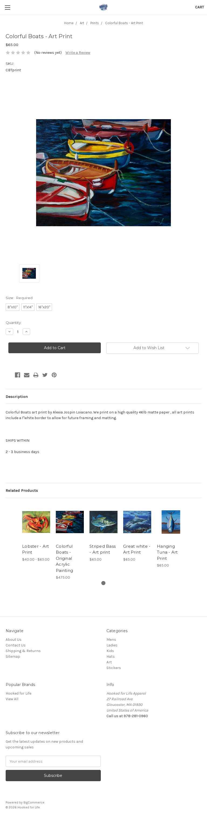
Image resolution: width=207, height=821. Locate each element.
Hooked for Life (18, 693)
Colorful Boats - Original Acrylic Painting (64, 558)
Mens (111, 639)
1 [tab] (103, 583)
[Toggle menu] (7, 7)
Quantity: (14, 322)
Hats (110, 656)
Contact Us (16, 645)
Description (17, 396)
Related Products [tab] (22, 490)
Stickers (113, 668)
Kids (110, 651)
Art (109, 662)
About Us (14, 639)
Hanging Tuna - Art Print (167, 552)
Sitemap (13, 656)
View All (12, 699)
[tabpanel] (36, 533)
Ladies (112, 645)
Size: (19, 298)
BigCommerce (33, 802)
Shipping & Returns (23, 651)
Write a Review (77, 52)
